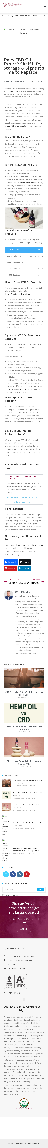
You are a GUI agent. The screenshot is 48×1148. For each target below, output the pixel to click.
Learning (39, 81)
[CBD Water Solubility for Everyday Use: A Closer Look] (6, 825)
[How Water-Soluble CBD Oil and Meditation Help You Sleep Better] (6, 850)
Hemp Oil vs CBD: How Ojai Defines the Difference (24, 728)
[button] (45, 6)
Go (40, 890)
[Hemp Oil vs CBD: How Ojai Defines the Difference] (6, 795)
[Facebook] (13, 874)
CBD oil (17, 483)
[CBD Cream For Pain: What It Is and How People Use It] (6, 783)
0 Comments (30, 786)
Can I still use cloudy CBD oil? (21, 502)
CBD (34, 81)
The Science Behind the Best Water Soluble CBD (24, 762)
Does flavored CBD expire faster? (23, 497)
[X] (6, 874)
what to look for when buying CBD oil (27, 182)
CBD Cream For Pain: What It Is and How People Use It (24, 693)
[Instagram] (20, 874)
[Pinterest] (27, 874)
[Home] (3, 16)
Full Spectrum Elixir (22, 545)
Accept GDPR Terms (13, 895)
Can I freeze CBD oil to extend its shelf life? (23, 478)
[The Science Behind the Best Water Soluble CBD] (6, 807)
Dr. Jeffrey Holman (21, 84)
